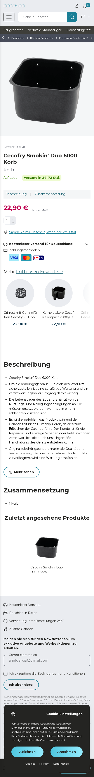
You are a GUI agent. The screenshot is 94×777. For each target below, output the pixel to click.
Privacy (44, 763)
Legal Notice (61, 763)
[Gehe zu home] (4, 38)
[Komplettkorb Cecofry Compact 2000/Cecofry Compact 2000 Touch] (59, 293)
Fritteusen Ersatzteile (39, 271)
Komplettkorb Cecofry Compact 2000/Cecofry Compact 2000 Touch (58, 315)
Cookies (30, 763)
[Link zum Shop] (14, 6)
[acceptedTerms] (5, 674)
